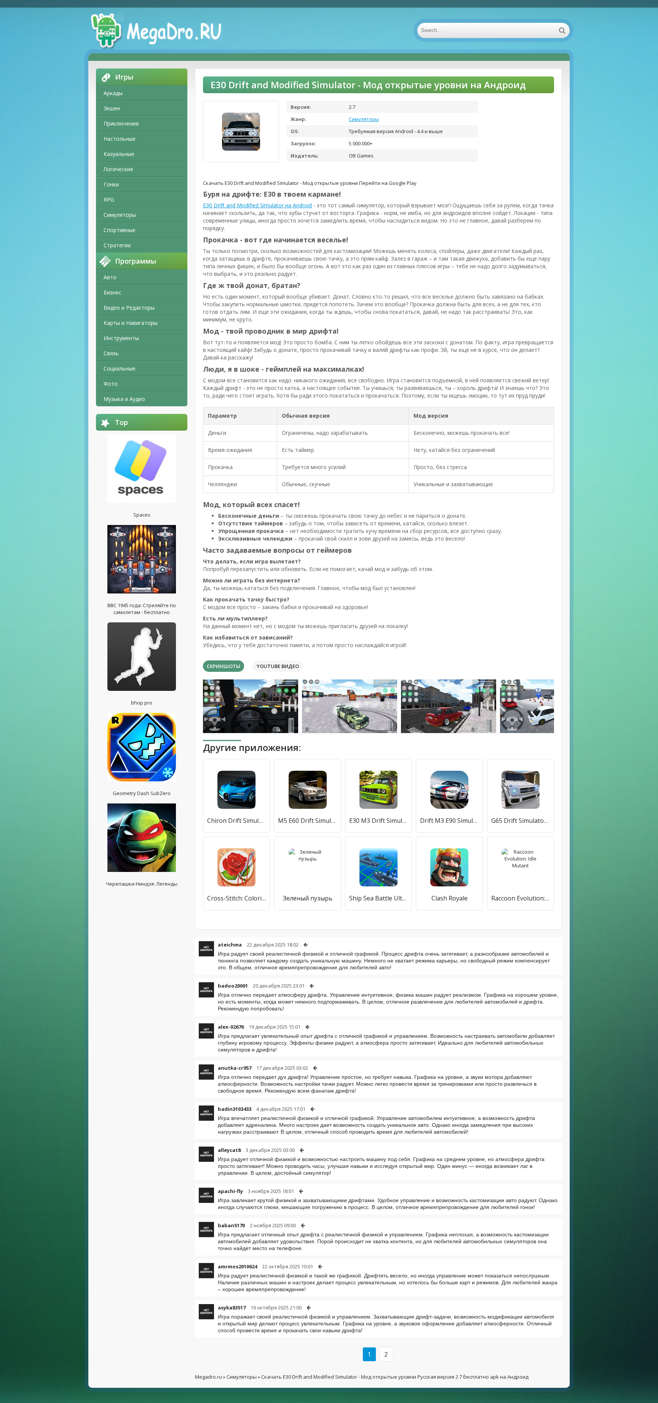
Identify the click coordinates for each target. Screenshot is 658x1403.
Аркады (113, 93)
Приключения (121, 123)
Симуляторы (120, 214)
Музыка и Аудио (124, 398)
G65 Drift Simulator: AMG (520, 820)
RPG (109, 199)
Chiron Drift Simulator (236, 820)
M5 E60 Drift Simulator (307, 820)
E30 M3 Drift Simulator (378, 820)
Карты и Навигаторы (131, 322)
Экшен (112, 108)
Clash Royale (449, 898)
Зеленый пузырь (307, 898)
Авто (110, 277)
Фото (111, 383)
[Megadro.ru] (164, 30)
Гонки (111, 184)
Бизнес (112, 292)
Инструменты (121, 338)
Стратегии (117, 245)
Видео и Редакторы (129, 307)
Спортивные (120, 230)
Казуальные (119, 153)
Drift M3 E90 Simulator (449, 820)
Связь (111, 353)
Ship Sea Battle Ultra (378, 898)
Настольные (120, 138)
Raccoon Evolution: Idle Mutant (520, 898)
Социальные (120, 368)
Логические (118, 169)
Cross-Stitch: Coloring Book (236, 898)
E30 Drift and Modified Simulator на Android (257, 205)
